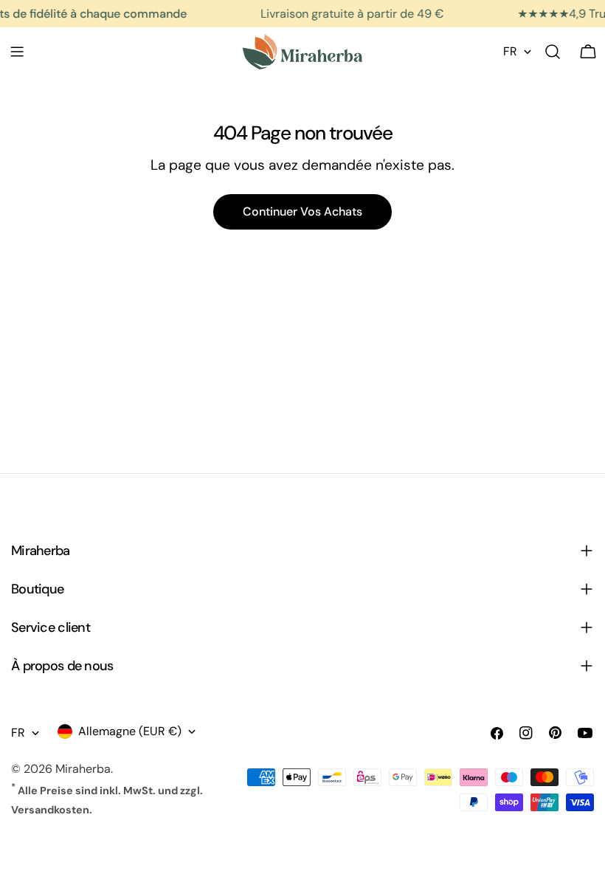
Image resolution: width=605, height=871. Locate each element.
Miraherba (83, 769)
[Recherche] (552, 51)
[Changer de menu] (17, 51)
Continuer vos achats (302, 211)
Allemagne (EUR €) (130, 731)
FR (510, 51)
